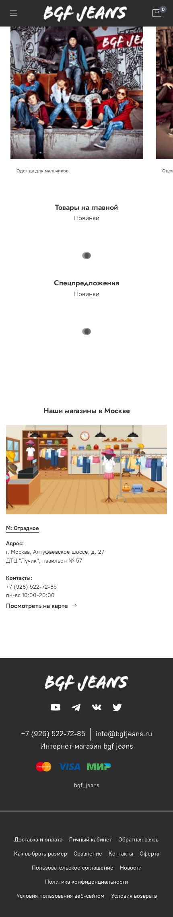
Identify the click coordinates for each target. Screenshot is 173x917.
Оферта (149, 853)
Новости (131, 867)
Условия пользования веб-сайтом (60, 895)
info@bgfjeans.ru (123, 733)
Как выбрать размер (40, 853)
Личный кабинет (90, 839)
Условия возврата (134, 895)
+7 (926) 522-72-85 (53, 733)
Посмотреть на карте (37, 606)
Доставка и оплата (38, 839)
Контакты (121, 853)
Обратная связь (138, 839)
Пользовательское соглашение (72, 867)
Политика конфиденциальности (86, 881)
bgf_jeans (86, 785)
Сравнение (88, 853)
